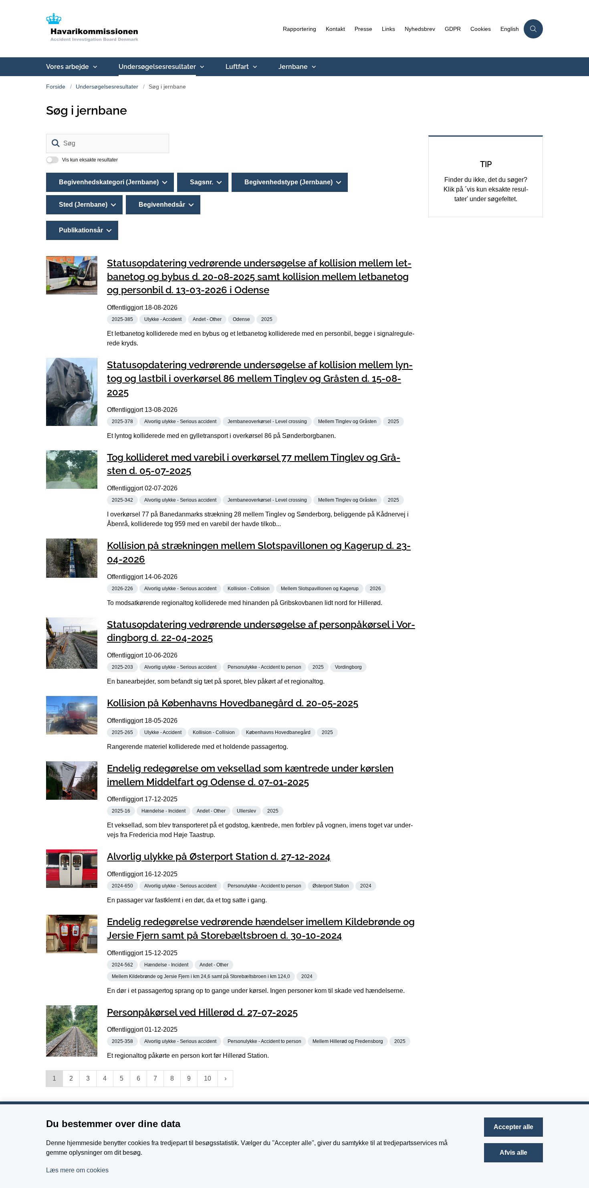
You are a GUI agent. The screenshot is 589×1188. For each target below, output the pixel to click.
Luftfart (237, 67)
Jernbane (293, 67)
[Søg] (55, 143)
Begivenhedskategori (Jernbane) (109, 182)
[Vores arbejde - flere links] (94, 67)
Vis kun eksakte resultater (90, 160)
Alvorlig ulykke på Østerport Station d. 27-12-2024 (219, 856)
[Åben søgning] (533, 28)
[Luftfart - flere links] (254, 67)
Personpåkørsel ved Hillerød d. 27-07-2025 (202, 1012)
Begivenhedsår (162, 204)
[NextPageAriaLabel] (225, 1078)
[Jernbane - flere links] (313, 67)
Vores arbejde (67, 67)
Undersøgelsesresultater (157, 67)
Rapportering (299, 29)
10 (207, 1078)
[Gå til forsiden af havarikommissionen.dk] (162, 28)
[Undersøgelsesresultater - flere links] (201, 67)
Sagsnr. (201, 182)
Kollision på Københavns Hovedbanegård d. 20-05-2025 (232, 703)
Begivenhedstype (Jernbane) (288, 182)
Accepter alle (513, 1126)
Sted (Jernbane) (83, 204)
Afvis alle (513, 1152)
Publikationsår (81, 230)
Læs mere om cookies (77, 1170)
